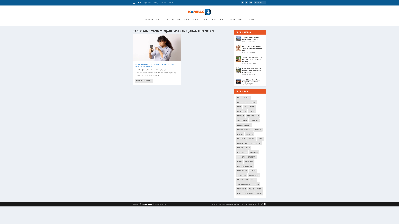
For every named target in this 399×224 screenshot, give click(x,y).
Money (232, 19)
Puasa (239, 162)
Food (251, 19)
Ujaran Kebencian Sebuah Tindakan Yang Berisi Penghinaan (154, 65)
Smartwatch (242, 180)
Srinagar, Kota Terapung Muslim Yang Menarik (157, 3)
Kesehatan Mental (244, 130)
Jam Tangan (242, 120)
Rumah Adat (242, 171)
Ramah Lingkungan (244, 166)
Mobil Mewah (256, 143)
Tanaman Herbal (244, 184)
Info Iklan (222, 204)
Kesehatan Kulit (243, 125)
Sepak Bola (241, 175)
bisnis (254, 102)
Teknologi (241, 189)
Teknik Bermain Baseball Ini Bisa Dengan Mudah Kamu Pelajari (252, 59)
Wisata (259, 193)
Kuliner (258, 130)
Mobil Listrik (242, 143)
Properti (242, 19)
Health (223, 19)
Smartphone (254, 175)
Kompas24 (149, 204)
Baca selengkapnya (143, 81)
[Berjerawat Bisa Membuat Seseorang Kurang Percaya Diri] (238, 48)
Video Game (248, 193)
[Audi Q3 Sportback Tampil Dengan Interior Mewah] (238, 81)
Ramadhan (249, 162)
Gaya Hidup (241, 111)
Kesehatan (254, 120)
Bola (186, 19)
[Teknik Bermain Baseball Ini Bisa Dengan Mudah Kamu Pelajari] (238, 59)
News (158, 19)
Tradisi (251, 189)
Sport (253, 180)
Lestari (213, 19)
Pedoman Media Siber (248, 204)
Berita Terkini (243, 102)
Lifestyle (196, 19)
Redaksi (214, 204)
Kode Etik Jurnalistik (232, 204)
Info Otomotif (253, 116)
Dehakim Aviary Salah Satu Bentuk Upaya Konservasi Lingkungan (252, 70)
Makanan (241, 139)
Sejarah (253, 171)
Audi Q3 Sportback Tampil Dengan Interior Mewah (251, 81)
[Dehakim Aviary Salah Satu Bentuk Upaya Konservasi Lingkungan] (238, 70)
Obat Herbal (242, 152)
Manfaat (251, 139)
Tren (205, 19)
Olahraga (254, 152)
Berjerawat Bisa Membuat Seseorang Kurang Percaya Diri (252, 48)
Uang (239, 193)
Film (245, 107)
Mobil (260, 139)
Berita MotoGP (243, 98)
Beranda (149, 19)
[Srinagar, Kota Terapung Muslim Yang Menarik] (238, 38)
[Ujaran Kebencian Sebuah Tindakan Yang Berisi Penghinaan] (157, 47)
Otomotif (176, 19)
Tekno (166, 19)
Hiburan (240, 116)
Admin (140, 70)
